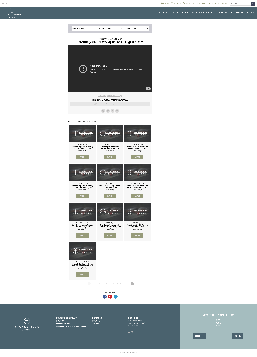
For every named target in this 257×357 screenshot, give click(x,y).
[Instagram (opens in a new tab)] (6, 4)
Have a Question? (120, 104)
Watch (82, 157)
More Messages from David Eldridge (110, 96)
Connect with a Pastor (103, 104)
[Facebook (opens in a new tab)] (3, 4)
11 (124, 284)
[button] (199, 336)
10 (120, 284)
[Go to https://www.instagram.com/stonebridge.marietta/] (132, 332)
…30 (128, 284)
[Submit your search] (253, 4)
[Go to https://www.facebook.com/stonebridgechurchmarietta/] (129, 332)
